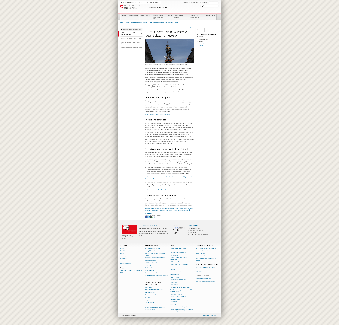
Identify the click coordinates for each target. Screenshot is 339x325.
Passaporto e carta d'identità (178, 252)
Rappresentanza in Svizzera (152, 300)
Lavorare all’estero (150, 292)
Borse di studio (174, 284)
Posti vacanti (123, 261)
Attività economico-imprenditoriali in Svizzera (206, 259)
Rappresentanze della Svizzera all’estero (157, 114)
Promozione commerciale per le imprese (181, 306)
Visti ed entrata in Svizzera (179, 16)
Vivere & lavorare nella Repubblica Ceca (158, 17)
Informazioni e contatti (202, 251)
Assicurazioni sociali (175, 272)
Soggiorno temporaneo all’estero (154, 289)
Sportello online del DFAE (148, 225)
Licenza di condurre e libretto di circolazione (179, 258)
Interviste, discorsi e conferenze (128, 256)
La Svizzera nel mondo (152, 2)
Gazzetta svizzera (175, 299)
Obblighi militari (174, 277)
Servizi (170, 15)
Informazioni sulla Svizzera (203, 256)
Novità (122, 248)
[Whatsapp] (153, 217)
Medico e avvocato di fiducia (178, 296)
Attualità (124, 15)
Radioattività (148, 268)
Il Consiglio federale (128, 2)
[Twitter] (148, 217)
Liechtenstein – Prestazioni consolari (180, 287)
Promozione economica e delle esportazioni (204, 270)
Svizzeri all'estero (150, 302)
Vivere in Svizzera (200, 253)
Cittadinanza (173, 301)
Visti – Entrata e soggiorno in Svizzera (206, 248)
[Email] (154, 217)
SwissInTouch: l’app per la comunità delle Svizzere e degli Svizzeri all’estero (181, 310)
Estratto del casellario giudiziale (179, 279)
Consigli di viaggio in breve (152, 251)
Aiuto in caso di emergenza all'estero (180, 262)
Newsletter (123, 251)
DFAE (140, 2)
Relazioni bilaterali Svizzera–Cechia (205, 267)
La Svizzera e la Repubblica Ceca (194, 16)
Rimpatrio (148, 297)
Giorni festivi (123, 258)
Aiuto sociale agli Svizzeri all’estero (179, 264)
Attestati (172, 269)
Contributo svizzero (209, 15)
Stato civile (173, 304)
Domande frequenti (150, 260)
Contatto (199, 30)
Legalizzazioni (174, 267)
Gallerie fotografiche (125, 263)
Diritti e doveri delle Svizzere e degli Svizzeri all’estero (155, 308)
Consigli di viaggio (145, 15)
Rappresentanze (133, 15)
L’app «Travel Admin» (151, 278)
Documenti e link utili (151, 273)
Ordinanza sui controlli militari (154, 190)
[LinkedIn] (149, 217)
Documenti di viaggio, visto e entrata (155, 257)
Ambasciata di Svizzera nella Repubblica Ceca (131, 271)
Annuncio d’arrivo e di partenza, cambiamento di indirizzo (179, 249)
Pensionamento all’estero (152, 294)
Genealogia (173, 282)
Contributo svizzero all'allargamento (205, 281)
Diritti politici (174, 255)
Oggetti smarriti (174, 274)
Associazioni (148, 305)
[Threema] (151, 217)
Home (122, 22)
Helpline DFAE (193, 225)
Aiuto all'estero (149, 270)
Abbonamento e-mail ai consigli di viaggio (156, 275)
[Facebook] (146, 217)
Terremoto (148, 265)
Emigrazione (148, 287)
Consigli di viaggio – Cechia (152, 248)
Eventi (122, 253)
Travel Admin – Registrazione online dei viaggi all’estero (181, 290)
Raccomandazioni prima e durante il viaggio (155, 254)
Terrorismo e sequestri (151, 262)
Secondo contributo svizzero (203, 278)
